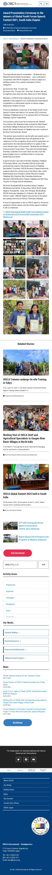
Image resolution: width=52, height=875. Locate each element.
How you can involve (43, 770)
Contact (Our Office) (11, 803)
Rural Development (29, 455)
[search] (41, 3)
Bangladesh (10, 604)
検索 (43, 565)
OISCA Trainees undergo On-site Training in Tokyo (21, 676)
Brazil (8, 611)
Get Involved (17, 553)
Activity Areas (9, 790)
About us (20, 770)
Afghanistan (10, 585)
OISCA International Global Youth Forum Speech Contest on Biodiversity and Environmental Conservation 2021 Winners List (25, 214)
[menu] (46, 3)
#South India (28, 30)
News (13, 30)
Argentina (9, 591)
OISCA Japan (9, 808)
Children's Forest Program (14, 658)
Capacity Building (21, 28)
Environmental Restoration (15, 650)
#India (21, 30)
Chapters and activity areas (31, 770)
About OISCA (9, 781)
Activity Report (10, 28)
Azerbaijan (10, 598)
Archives (17, 722)
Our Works (7, 785)
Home (8, 770)
